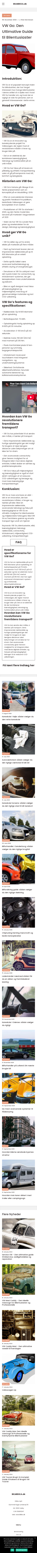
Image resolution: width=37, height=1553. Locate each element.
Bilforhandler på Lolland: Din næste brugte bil (18, 1067)
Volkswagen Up (9, 1390)
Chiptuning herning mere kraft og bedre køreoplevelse (17, 934)
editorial (5, 1103)
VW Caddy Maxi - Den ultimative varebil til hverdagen (17, 1347)
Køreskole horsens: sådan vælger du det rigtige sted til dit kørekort (17, 804)
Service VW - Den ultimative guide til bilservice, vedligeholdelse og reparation (18, 1257)
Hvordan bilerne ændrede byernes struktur (18, 1153)
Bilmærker (7, 15)
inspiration (6, 710)
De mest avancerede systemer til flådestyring (17, 1110)
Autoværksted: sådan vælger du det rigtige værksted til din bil (17, 761)
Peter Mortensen (27, 20)
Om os (18, 1535)
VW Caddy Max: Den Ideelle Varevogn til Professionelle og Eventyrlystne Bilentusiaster (15, 1433)
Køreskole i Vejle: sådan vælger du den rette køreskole (18, 718)
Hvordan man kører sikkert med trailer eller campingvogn (16, 1197)
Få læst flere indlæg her (18, 665)
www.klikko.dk (20, 1515)
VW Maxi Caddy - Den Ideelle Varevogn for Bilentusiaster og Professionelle (16, 1302)
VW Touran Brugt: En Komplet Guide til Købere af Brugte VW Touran (15, 1479)
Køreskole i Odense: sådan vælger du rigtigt (18, 1023)
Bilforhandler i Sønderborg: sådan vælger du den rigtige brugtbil (17, 848)
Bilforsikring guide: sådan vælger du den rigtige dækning (17, 891)
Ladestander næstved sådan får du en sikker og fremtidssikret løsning (17, 979)
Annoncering (18, 1532)
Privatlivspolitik (22, 1550)
